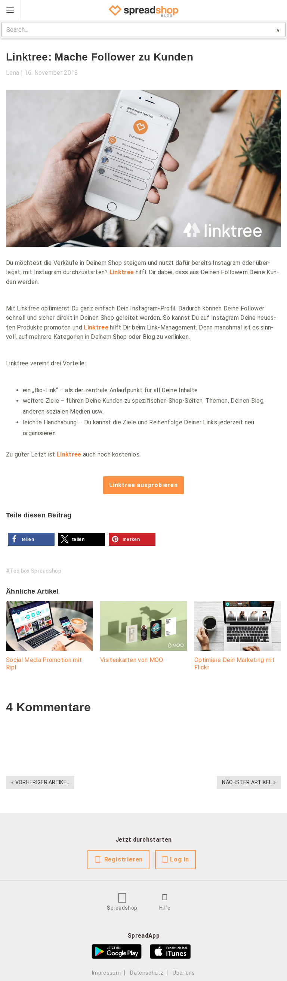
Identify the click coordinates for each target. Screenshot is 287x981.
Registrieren (123, 859)
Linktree (121, 272)
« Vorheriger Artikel (40, 782)
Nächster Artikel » (249, 782)
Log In (179, 859)
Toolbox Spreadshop (35, 571)
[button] (31, 539)
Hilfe (165, 908)
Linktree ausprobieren (143, 485)
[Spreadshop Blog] (143, 10)
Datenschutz (146, 972)
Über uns (184, 972)
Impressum (106, 972)
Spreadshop (122, 908)
